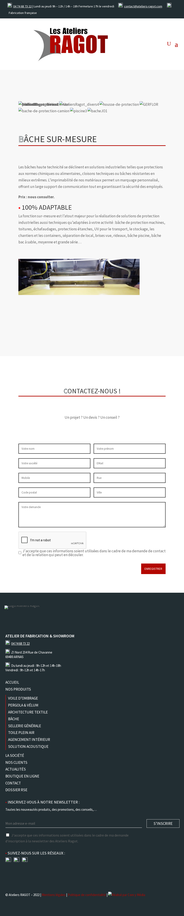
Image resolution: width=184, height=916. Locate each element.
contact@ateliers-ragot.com (143, 6)
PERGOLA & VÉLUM (23, 705)
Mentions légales (54, 895)
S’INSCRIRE (163, 823)
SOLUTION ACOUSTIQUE (28, 746)
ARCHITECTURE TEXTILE (28, 712)
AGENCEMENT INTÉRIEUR (29, 739)
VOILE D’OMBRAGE (23, 698)
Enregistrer (153, 569)
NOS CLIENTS (16, 762)
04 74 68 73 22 (22, 6)
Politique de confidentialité (87, 895)
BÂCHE (13, 718)
